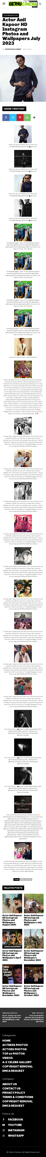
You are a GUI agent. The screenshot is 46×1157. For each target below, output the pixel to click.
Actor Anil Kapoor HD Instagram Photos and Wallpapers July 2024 (34, 920)
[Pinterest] (20, 117)
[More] (34, 117)
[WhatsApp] (27, 117)
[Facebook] (5, 117)
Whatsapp (16, 1135)
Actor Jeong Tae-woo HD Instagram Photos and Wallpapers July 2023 (11, 1018)
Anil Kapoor (26, 879)
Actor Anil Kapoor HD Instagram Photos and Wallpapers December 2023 (34, 955)
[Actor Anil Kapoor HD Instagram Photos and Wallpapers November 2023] (12, 974)
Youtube (15, 1125)
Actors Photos (11, 15)
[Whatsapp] (3, 1136)
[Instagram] (3, 1130)
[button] (23, 136)
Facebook (15, 1119)
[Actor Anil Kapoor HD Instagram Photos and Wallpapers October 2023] (34, 974)
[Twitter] (13, 117)
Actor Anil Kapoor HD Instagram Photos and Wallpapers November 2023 (12, 991)
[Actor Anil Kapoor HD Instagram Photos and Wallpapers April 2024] (12, 939)
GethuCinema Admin (13, 49)
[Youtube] (3, 1125)
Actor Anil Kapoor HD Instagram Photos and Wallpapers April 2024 (12, 955)
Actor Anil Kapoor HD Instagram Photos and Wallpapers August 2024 (12, 920)
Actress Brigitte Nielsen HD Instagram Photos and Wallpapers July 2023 (34, 1018)
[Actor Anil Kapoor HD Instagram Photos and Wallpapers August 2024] (12, 903)
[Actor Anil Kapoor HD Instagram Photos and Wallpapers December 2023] (34, 939)
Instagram (16, 1130)
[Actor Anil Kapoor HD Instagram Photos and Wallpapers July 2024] (34, 903)
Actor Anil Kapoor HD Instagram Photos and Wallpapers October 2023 (34, 991)
